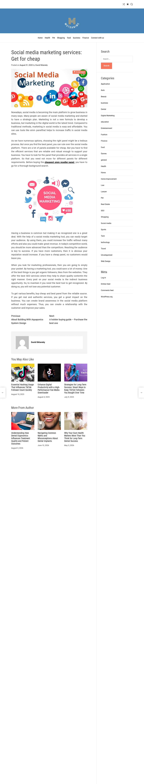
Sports (103, 230)
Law (102, 185)
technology (105, 242)
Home (40, 38)
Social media (106, 223)
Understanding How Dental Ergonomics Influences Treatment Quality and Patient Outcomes (20, 438)
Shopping (61, 38)
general (104, 160)
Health (47, 38)
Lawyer (104, 192)
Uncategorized (106, 255)
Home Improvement (109, 179)
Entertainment (106, 128)
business (76, 38)
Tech (103, 236)
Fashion (104, 135)
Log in (103, 278)
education (105, 122)
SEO (102, 211)
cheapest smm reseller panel (59, 162)
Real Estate (105, 204)
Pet (53, 38)
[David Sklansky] (22, 342)
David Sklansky (41, 65)
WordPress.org (106, 297)
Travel (103, 249)
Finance (85, 38)
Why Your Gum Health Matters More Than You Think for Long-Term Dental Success (74, 437)
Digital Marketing (108, 116)
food (69, 38)
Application (105, 84)
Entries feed (105, 284)
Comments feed (107, 290)
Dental (103, 109)
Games (104, 154)
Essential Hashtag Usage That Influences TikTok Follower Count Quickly (22, 387)
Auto (103, 90)
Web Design (105, 261)
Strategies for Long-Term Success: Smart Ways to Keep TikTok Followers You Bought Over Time (75, 388)
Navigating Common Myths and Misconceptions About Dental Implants (48, 437)
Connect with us (97, 38)
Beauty (103, 96)
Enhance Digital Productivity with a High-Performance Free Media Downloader (49, 388)
